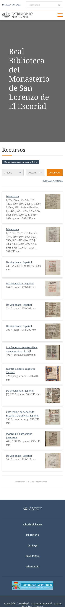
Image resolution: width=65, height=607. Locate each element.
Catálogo (32, 545)
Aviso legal (23, 603)
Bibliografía (32, 534)
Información (32, 566)
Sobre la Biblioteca (32, 524)
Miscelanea (12, 229)
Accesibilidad (10, 603)
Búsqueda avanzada (11, 5)
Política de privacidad (41, 603)
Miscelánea (12, 196)
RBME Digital (32, 555)
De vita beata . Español (19, 262)
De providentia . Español (20, 283)
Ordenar (54, 172)
